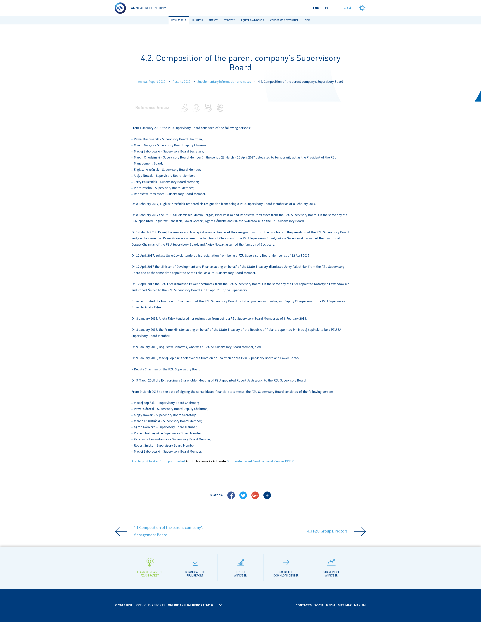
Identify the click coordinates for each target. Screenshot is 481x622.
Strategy (229, 20)
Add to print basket (145, 461)
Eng (316, 8)
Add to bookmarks (199, 461)
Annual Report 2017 (152, 81)
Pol (328, 8)
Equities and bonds (252, 20)
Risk (307, 20)
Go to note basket (239, 461)
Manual (360, 605)
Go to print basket (172, 461)
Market (213, 20)
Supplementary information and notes (224, 81)
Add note (219, 461)
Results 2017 (178, 20)
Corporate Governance (284, 20)
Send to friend (263, 461)
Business (197, 20)
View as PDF (282, 461)
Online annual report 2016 (190, 605)
